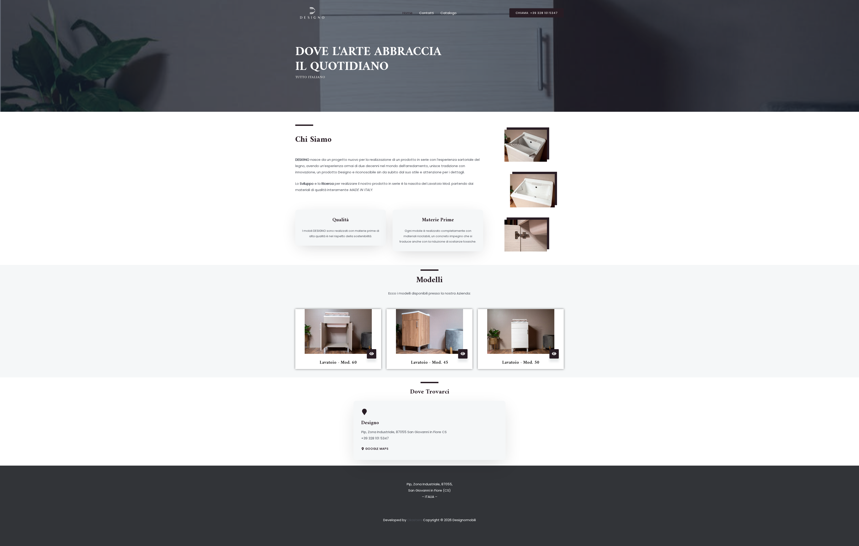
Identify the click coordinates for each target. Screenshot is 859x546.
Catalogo (448, 13)
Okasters (414, 520)
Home (407, 13)
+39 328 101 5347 (375, 438)
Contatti (426, 13)
